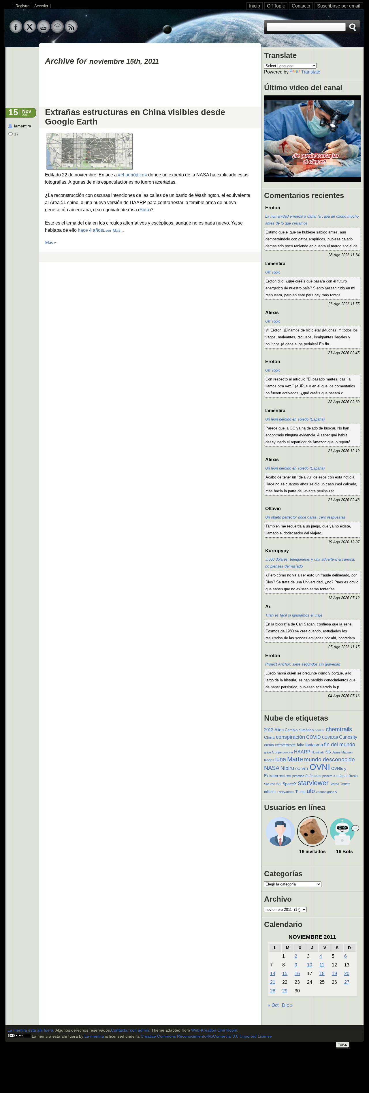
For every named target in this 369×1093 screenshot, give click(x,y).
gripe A (269, 752)
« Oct (273, 1005)
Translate (310, 71)
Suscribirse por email (338, 5)
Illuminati (317, 752)
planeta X (328, 776)
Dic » (287, 1005)
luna (280, 759)
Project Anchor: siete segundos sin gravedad (302, 664)
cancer (320, 730)
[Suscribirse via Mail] (57, 31)
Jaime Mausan (342, 752)
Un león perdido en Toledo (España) (295, 419)
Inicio (254, 5)
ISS (328, 752)
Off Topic (276, 5)
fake (300, 745)
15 (284, 973)
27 (346, 982)
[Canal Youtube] (43, 31)
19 (334, 973)
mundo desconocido (329, 759)
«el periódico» (132, 174)
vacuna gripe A (326, 792)
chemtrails (339, 729)
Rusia (353, 776)
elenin (269, 745)
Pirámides (313, 776)
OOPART (301, 768)
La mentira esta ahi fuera (30, 1030)
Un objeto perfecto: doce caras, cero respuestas (305, 517)
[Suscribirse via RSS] (71, 31)
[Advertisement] (150, 88)
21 (272, 982)
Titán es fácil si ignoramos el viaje (293, 615)
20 (346, 973)
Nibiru (287, 768)
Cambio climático (299, 730)
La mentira (94, 1036)
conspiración (290, 737)
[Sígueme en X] (29, 31)
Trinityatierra (285, 792)
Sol (278, 784)
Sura (144, 209)
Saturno (269, 784)
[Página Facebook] (16, 31)
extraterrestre (285, 745)
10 (309, 964)
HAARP (302, 751)
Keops (269, 760)
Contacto (301, 5)
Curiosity (348, 737)
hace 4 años (90, 230)
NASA (271, 768)
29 (284, 990)
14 (272, 973)
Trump (300, 792)
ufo (311, 791)
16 (297, 973)
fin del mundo (339, 744)
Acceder (41, 6)
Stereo (334, 784)
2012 (268, 729)
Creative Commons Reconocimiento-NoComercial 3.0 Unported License (206, 1036)
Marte (295, 759)
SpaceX (290, 784)
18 (322, 973)
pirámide (298, 776)
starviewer (313, 783)
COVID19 (330, 737)
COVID (313, 737)
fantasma (314, 745)
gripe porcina (284, 752)
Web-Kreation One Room (214, 1030)
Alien (279, 730)
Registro (22, 6)
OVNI (320, 767)
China (269, 737)
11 (321, 964)
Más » (50, 242)
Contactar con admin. (130, 1030)
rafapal (341, 776)
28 (272, 990)
